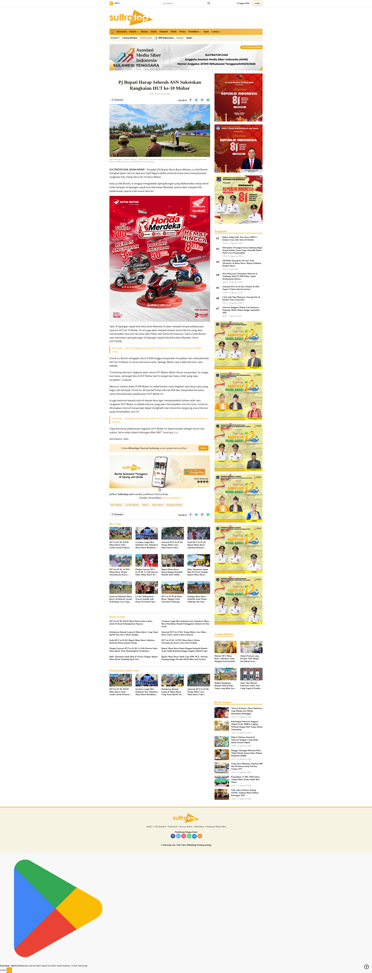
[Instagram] (183, 836)
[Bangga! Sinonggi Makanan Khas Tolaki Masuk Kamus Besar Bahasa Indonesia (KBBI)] (221, 754)
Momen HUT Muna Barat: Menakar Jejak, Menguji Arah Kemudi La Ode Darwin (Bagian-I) (225, 659)
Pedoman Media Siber (216, 827)
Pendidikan (193, 32)
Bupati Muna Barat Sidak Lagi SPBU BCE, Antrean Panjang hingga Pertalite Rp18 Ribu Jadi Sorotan (184, 658)
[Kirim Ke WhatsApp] (208, 100)
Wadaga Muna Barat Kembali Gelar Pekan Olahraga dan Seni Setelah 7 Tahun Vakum (198, 599)
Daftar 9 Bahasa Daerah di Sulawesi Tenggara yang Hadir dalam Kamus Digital (244, 740)
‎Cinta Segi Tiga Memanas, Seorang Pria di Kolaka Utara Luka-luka (241, 298)
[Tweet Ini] (196, 100)
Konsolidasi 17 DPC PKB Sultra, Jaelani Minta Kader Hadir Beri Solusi (245, 779)
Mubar (145, 505)
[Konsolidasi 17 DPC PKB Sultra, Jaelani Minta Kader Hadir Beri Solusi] (221, 781)
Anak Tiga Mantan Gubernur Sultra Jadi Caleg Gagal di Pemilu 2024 (250, 686)
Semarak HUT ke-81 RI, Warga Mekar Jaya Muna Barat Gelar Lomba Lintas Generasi (172, 545)
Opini (206, 32)
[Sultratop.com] (131, 17)
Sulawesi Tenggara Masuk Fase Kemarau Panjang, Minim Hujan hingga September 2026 (241, 310)
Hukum (144, 32)
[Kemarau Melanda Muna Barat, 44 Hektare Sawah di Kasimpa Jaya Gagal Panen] (120, 587)
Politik (174, 32)
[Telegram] (194, 836)
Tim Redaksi (160, 827)
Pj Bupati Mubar (174, 505)
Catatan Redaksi (129, 38)
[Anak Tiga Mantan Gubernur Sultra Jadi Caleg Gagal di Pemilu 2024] (251, 674)
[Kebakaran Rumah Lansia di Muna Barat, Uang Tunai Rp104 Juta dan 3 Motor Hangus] (172, 680)
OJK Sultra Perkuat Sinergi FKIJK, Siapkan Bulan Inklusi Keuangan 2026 (244, 792)
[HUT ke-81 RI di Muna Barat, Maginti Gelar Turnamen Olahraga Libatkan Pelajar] (172, 587)
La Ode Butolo (132, 505)
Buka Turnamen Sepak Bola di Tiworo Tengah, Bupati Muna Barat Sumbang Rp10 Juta (197, 572)
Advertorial (121, 32)
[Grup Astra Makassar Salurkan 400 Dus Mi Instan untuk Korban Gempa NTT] (221, 767)
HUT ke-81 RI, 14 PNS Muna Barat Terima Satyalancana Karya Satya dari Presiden (119, 572)
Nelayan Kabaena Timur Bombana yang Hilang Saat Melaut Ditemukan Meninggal (246, 711)
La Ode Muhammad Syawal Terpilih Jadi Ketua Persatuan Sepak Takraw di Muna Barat (145, 599)
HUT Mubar (116, 505)
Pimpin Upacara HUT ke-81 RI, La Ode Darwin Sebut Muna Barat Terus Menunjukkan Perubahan (146, 572)
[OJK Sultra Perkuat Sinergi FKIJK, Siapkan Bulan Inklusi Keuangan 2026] (221, 794)
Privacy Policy (186, 827)
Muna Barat (157, 505)
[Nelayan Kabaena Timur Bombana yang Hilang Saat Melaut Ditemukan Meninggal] (221, 712)
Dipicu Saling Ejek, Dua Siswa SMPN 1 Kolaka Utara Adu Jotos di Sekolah (239, 238)
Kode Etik (172, 827)
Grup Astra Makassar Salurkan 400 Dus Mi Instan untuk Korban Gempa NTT (247, 766)
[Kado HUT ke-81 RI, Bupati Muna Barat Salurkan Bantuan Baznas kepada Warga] (198, 533)
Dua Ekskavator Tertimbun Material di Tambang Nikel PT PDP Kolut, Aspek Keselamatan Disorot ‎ (239, 276)
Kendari (114, 38)
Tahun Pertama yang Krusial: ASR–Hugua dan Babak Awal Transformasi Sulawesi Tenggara (250, 659)
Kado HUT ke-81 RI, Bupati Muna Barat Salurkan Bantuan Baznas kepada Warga (197, 545)
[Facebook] (173, 836)
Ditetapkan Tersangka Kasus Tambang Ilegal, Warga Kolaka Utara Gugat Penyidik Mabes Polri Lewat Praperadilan (242, 250)
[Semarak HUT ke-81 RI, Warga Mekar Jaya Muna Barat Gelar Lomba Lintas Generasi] (172, 533)
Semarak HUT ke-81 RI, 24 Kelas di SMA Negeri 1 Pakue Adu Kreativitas (240, 288)
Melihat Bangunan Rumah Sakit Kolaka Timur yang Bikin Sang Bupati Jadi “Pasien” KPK (224, 686)
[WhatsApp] (189, 836)
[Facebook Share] (190, 100)
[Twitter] (178, 836)
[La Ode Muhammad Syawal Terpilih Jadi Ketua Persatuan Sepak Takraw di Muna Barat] (146, 587)
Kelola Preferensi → (173, 497)
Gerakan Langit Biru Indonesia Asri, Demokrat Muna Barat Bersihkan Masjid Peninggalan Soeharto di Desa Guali (146, 545)
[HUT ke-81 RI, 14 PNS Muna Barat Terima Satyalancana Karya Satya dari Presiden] (120, 560)
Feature (180, 38)
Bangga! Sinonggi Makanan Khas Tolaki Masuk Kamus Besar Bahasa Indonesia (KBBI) (246, 753)
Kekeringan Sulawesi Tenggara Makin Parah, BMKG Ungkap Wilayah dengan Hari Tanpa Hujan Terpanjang (247, 725)
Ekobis (154, 32)
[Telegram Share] (202, 100)
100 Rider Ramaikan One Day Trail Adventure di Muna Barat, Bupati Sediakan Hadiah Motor (241, 263)
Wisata (182, 32)
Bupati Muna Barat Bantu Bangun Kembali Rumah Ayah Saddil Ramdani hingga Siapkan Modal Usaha (172, 572)
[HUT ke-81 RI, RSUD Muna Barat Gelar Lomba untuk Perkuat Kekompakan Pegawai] (120, 533)
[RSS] (199, 836)
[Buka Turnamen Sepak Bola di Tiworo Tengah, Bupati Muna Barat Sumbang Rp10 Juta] (198, 560)
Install (3, 970)
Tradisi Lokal (146, 38)
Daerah (132, 32)
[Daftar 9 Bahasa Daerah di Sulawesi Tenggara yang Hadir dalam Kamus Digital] (221, 741)
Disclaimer (199, 827)
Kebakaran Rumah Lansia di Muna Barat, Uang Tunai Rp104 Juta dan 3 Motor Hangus (133, 633)
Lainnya (215, 32)
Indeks (257, 3)
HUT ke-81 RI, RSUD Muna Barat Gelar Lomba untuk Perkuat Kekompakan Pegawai (119, 545)
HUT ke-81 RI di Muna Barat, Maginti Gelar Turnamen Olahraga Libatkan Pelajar (171, 599)
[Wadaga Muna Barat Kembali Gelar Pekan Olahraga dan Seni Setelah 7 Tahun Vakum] (198, 587)
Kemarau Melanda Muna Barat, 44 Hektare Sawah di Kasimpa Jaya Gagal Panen (120, 599)
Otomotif (164, 32)
